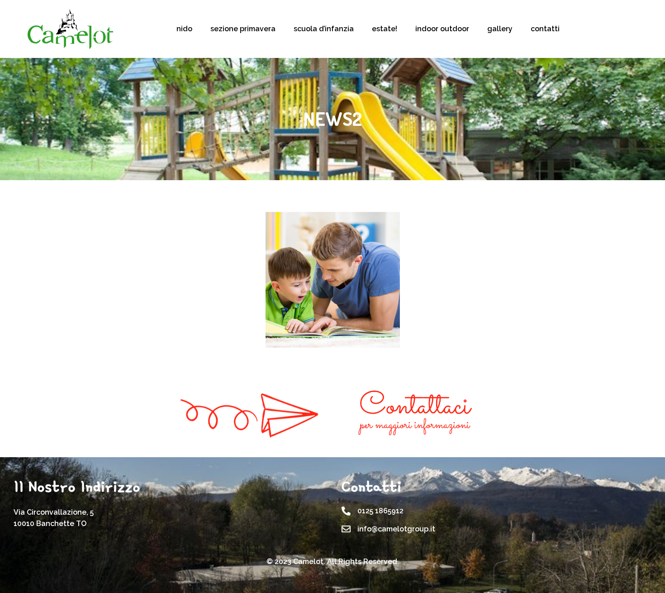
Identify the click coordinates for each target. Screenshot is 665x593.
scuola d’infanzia (324, 28)
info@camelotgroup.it (396, 529)
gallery (500, 28)
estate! (384, 28)
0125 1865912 (380, 511)
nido (184, 28)
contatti (545, 28)
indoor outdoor (442, 28)
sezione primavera (243, 28)
